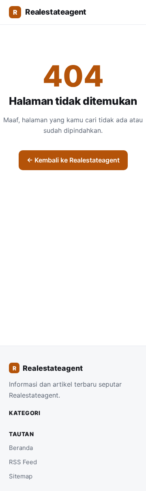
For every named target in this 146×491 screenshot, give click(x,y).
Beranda (21, 448)
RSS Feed (23, 462)
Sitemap (20, 476)
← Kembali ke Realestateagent (73, 160)
